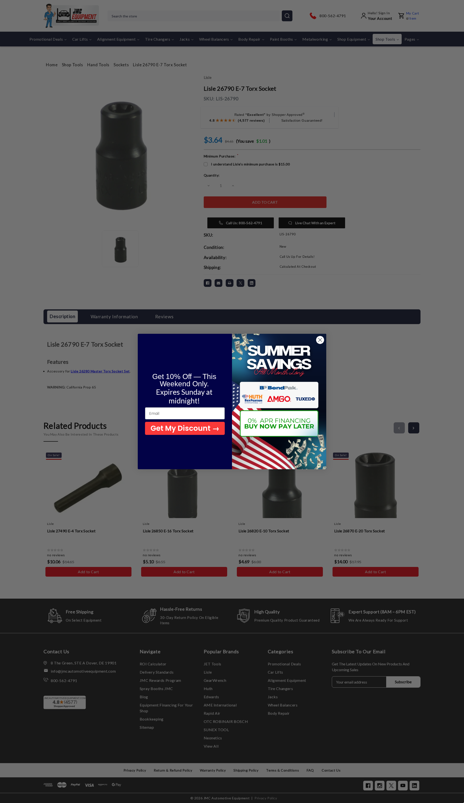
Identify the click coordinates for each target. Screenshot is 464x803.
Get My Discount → (185, 428)
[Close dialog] (320, 340)
